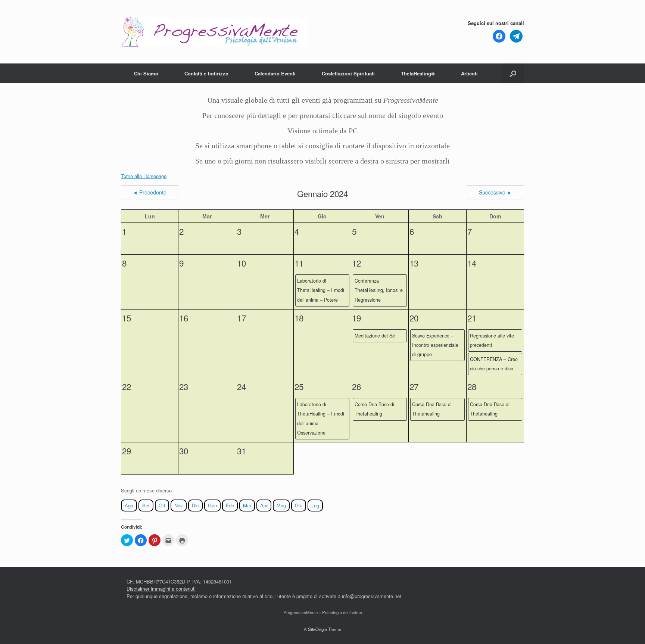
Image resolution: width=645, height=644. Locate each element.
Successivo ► (495, 192)
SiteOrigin (317, 629)
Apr (264, 505)
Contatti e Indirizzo (206, 73)
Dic (195, 505)
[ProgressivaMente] (214, 32)
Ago (129, 505)
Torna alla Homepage (143, 176)
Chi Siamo (146, 73)
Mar (247, 505)
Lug (315, 505)
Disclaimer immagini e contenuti (161, 588)
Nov (178, 505)
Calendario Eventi (275, 73)
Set (146, 505)
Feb (230, 505)
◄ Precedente (149, 192)
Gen (212, 505)
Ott (162, 505)
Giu (298, 505)
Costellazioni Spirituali (348, 73)
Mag (281, 505)
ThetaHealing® (418, 73)
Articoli (469, 73)
